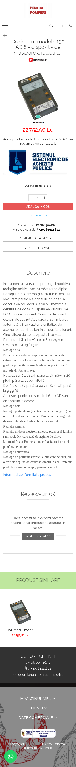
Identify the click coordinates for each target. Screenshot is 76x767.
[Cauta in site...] (71, 25)
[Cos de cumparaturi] (61, 25)
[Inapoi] (3, 35)
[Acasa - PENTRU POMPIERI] (38, 10)
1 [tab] (38, 116)
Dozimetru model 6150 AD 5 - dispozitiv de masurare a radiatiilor (20, 630)
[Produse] (6, 27)
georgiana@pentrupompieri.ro (40, 675)
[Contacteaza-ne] (51, 25)
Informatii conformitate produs (27, 475)
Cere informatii (39, 248)
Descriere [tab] (38, 273)
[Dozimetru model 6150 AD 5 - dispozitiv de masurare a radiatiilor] (20, 611)
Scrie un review (38, 536)
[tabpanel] (38, 95)
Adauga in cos (38, 206)
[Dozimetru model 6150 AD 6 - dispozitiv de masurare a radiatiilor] (38, 95)
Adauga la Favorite (39, 238)
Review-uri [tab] (38, 494)
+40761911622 (40, 668)
